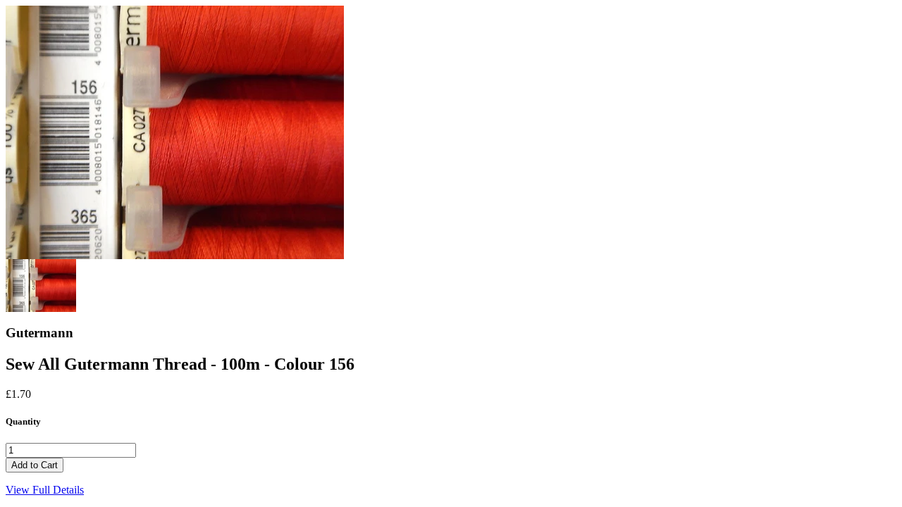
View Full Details (45, 490)
